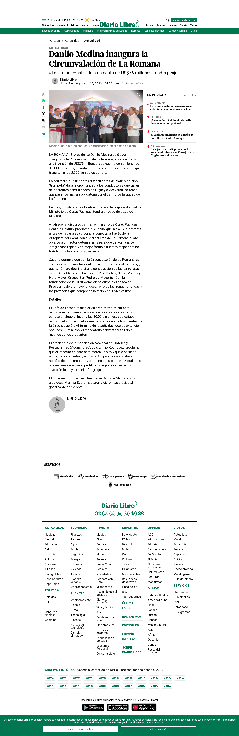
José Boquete (54, 579)
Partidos (50, 597)
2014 (180, 678)
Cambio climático (77, 634)
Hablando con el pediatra (106, 593)
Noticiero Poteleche (154, 566)
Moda (100, 554)
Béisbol (127, 544)
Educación (51, 544)
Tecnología (78, 615)
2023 (63, 678)
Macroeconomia (81, 587)
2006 (141, 686)
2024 (50, 678)
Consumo (77, 564)
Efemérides (181, 592)
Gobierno (50, 620)
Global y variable (76, 580)
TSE (47, 607)
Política (74, 25)
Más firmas (155, 582)
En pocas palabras (102, 632)
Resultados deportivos (129, 580)
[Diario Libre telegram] (127, 513)
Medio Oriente (157, 624)
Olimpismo (129, 569)
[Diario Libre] (119, 23)
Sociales (102, 569)
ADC (150, 534)
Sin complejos (105, 625)
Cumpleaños (182, 597)
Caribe (152, 644)
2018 (128, 678)
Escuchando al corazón (105, 639)
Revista (149, 25)
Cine (99, 539)
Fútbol (126, 539)
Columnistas (156, 572)
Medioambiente (81, 600)
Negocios (77, 554)
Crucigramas (182, 612)
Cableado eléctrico (155, 30)
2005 (154, 686)
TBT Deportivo (131, 596)
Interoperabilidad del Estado (112, 30)
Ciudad (49, 539)
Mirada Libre (156, 539)
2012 (63, 686)
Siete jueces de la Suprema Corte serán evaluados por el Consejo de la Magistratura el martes (172, 152)
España (152, 610)
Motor (126, 549)
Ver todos (190, 95)
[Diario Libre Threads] (134, 513)
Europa (152, 615)
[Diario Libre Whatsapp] (141, 513)
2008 (115, 686)
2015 (167, 678)
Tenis (125, 564)
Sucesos (50, 564)
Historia (76, 620)
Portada (54, 40)
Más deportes (131, 574)
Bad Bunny (196, 30)
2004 (167, 686)
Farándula (102, 549)
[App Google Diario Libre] (93, 707)
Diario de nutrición (102, 601)
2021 (89, 678)
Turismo (76, 539)
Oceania (153, 639)
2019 (115, 678)
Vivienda (76, 569)
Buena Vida (103, 564)
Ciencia (75, 605)
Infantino (88, 30)
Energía (75, 559)
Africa (152, 634)
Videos (193, 25)
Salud (48, 549)
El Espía (153, 559)
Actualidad (62, 25)
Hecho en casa (183, 569)
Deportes (160, 25)
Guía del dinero (183, 579)
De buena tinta (157, 549)
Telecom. (77, 574)
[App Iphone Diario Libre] (118, 707)
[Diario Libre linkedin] (119, 513)
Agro (74, 544)
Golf (124, 554)
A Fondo (50, 569)
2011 (76, 686)
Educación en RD (51, 30)
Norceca (135, 30)
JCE (47, 602)
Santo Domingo (70, 83)
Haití (151, 605)
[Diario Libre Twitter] (112, 513)
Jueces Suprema (178, 30)
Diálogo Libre (53, 574)
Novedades (103, 574)
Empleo (75, 549)
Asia (150, 629)
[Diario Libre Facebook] (98, 514)
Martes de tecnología (77, 626)
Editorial (153, 544)
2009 (102, 686)
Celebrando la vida (105, 619)
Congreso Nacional (51, 613)
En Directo (154, 554)
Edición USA (131, 616)
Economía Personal (102, 647)
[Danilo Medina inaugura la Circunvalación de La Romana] (43, 100)
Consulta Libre (105, 653)
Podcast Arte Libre (105, 580)
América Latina (157, 600)
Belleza (101, 559)
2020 (102, 678)
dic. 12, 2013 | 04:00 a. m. (102, 83)
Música (101, 534)
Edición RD (130, 625)
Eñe (98, 612)
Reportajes (52, 584)
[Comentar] (43, 120)
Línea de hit (129, 587)
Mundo (85, 25)
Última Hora (48, 25)
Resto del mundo (154, 651)
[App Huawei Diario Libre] (144, 707)
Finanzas (76, 534)
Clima (74, 610)
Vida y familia (105, 607)
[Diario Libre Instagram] (105, 513)
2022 (76, 678)
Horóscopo (181, 607)
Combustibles (71, 30)
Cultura (101, 544)
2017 (141, 678)
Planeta (183, 25)
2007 (128, 686)
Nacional (50, 534)
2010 (89, 686)
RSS (176, 602)
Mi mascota (104, 587)
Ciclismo (127, 559)
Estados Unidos (158, 595)
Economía (96, 25)
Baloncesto (129, 534)
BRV (124, 591)
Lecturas (153, 577)
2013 (50, 686)
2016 (154, 678)
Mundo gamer (183, 574)
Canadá (153, 620)
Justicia (50, 554)
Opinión (173, 25)
